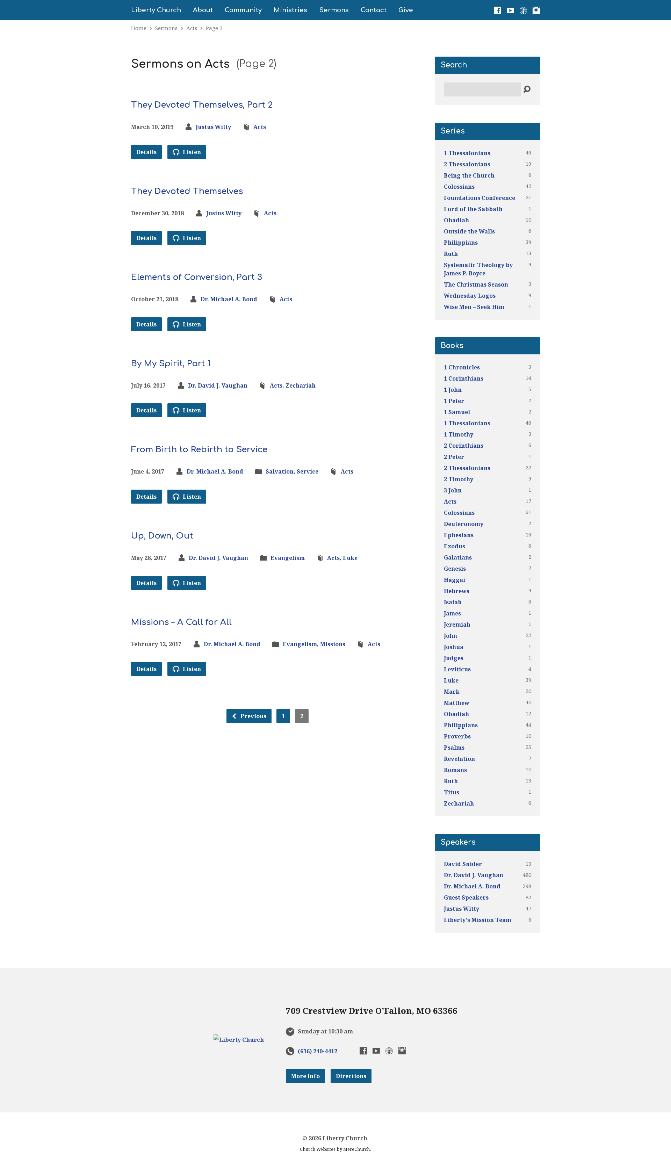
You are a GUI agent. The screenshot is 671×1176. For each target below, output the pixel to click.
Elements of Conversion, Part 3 (196, 277)
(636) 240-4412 (317, 1051)
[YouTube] (510, 10)
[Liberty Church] (239, 1040)
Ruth (451, 254)
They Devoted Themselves (187, 191)
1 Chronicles (462, 367)
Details (146, 152)
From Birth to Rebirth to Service (199, 449)
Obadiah (456, 220)
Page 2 (214, 27)
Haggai (454, 580)
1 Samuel (457, 412)
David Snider (463, 864)
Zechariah (301, 385)
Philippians (461, 242)
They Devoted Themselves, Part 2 (202, 105)
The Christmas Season (476, 284)
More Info (305, 1076)
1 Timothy (458, 434)
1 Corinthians (463, 378)
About (203, 10)
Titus (451, 792)
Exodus (454, 546)
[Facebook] (497, 10)
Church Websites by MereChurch (335, 1149)
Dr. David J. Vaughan (217, 385)
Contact (374, 10)
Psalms (454, 747)
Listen (191, 152)
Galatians (458, 557)
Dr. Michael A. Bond (229, 299)
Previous (252, 716)
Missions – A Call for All (181, 622)
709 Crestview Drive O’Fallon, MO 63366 (371, 1010)
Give (405, 10)
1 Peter (454, 401)
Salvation (280, 471)
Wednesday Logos (470, 296)
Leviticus (457, 669)
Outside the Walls (469, 231)
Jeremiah (457, 624)
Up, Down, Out (162, 536)
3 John (453, 490)
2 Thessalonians (467, 164)
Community (243, 10)
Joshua (453, 647)
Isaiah (453, 602)
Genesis (455, 568)
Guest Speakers (466, 897)
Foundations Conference (479, 198)
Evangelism (287, 558)
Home (138, 27)
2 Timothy (458, 479)
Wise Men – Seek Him (474, 307)
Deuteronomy (463, 524)
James (452, 613)
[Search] (527, 89)
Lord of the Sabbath (473, 209)
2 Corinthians (463, 445)
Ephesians (459, 535)
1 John (453, 390)
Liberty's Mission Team (477, 920)
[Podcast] (523, 10)
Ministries (290, 10)
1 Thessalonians (467, 153)
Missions (332, 644)
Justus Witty (213, 127)
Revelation (459, 759)
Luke (350, 558)
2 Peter (454, 457)
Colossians (459, 186)
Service (307, 471)
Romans (455, 770)
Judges (453, 658)
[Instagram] (536, 10)
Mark (452, 691)
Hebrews (456, 591)
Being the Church (469, 175)
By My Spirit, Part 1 (171, 363)
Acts (191, 27)
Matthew (456, 703)
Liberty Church (156, 10)
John (450, 636)
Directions (351, 1076)
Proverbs (457, 736)
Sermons (334, 10)
